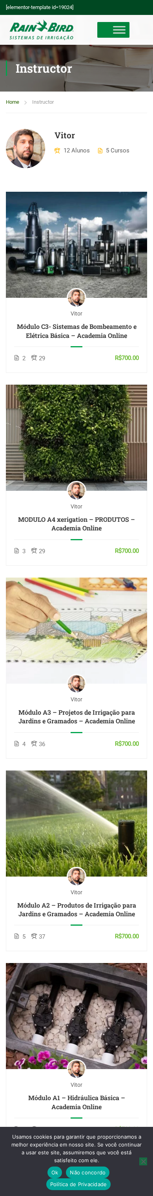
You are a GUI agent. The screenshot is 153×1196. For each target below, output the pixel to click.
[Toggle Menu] (119, 30)
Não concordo (88, 1172)
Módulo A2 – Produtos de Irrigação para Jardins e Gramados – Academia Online (76, 909)
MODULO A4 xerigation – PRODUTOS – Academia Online (76, 523)
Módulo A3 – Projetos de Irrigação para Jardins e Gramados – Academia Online (76, 716)
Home (12, 102)
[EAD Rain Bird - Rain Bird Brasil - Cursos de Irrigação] (41, 30)
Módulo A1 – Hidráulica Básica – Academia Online (76, 1101)
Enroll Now (76, 245)
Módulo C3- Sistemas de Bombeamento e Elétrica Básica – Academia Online (77, 330)
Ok (54, 1172)
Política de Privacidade (78, 1184)
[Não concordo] (143, 1161)
